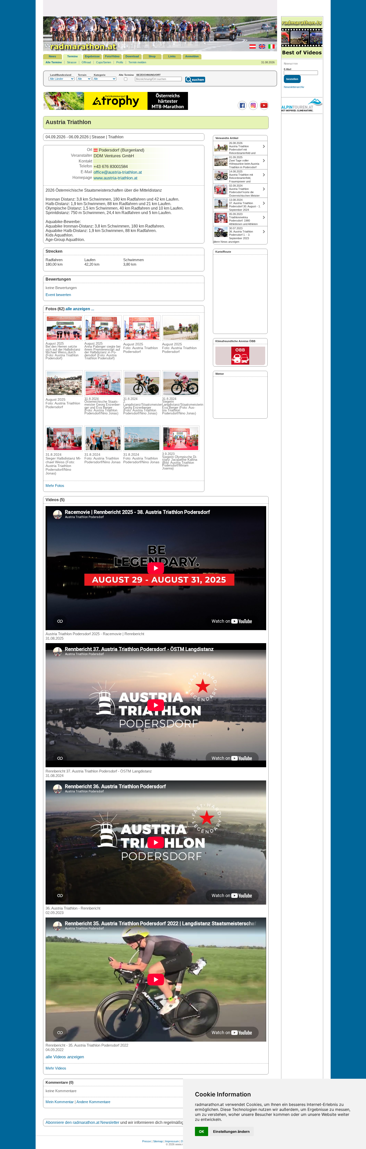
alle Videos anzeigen (65, 1057)
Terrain (82, 75)
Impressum (172, 1141)
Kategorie (100, 75)
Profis (119, 62)
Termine (72, 56)
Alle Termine (54, 62)
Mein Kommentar (60, 1102)
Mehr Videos (56, 1068)
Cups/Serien (103, 62)
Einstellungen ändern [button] (231, 1131)
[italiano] (270, 47)
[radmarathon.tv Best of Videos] (301, 37)
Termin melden (137, 62)
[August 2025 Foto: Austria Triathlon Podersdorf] (142, 339)
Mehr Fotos (55, 485)
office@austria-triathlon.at (118, 172)
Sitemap (158, 1141)
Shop (152, 56)
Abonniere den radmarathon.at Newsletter (82, 1122)
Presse (146, 1141)
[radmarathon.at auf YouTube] (263, 108)
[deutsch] (251, 47)
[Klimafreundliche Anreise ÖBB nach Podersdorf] (240, 356)
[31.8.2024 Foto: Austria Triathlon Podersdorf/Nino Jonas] (103, 450)
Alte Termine (126, 75)
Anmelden (192, 56)
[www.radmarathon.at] (80, 50)
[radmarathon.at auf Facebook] (242, 108)
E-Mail (287, 69)
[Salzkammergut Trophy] (116, 109)
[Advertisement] (160, 7)
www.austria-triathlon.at (115, 177)
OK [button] (201, 1131)
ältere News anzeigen (226, 241)
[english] (260, 47)
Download (132, 56)
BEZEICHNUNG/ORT (148, 75)
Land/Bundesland (60, 75)
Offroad (86, 62)
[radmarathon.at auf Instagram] (252, 108)
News (52, 56)
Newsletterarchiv (294, 86)
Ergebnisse (92, 56)
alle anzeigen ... (79, 309)
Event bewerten (58, 295)
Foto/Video (112, 56)
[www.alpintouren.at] (301, 105)
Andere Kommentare (93, 1102)
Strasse (71, 62)
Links (172, 56)
